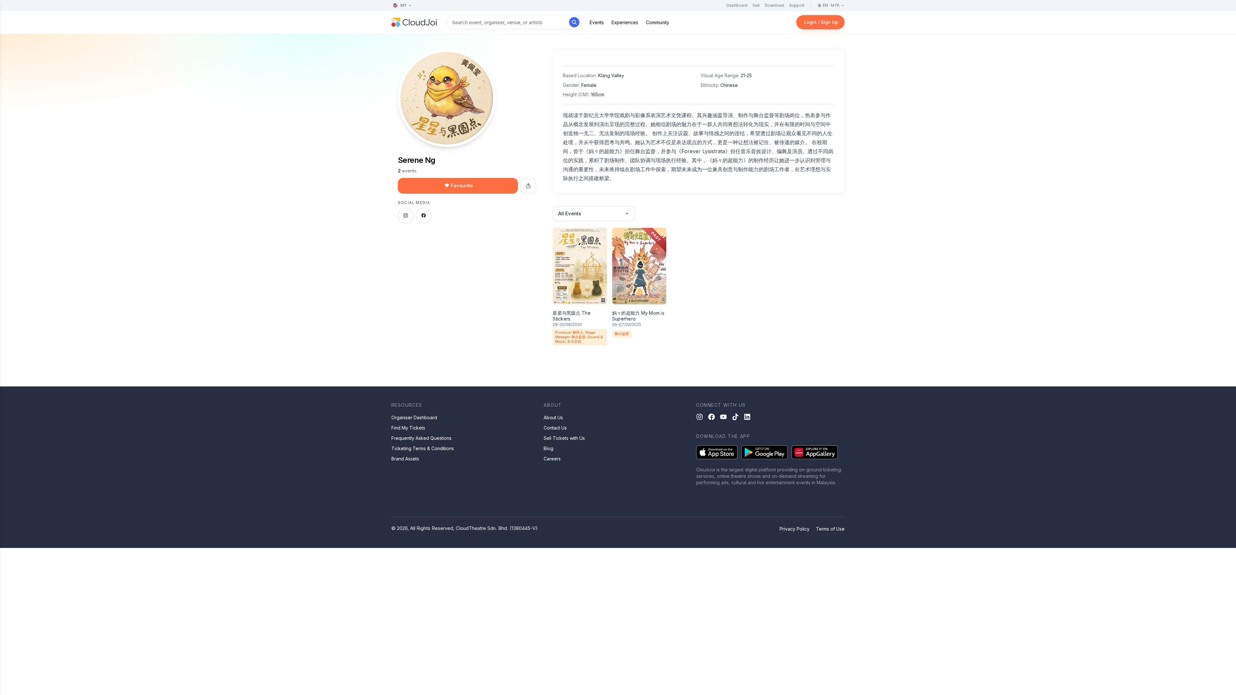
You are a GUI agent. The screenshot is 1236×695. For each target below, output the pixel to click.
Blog (548, 448)
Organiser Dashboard (414, 417)
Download (774, 5)
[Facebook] (711, 416)
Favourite (462, 185)
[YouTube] (723, 416)
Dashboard (736, 5)
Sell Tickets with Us (564, 438)
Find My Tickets (408, 428)
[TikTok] (735, 416)
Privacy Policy (795, 529)
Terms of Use (830, 529)
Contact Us (555, 428)
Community (657, 22)
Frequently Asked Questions (421, 438)
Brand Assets (405, 458)
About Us (553, 417)
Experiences (625, 22)
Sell (756, 5)
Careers (552, 458)
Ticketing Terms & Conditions (422, 448)
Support (796, 5)
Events (597, 22)
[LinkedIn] (747, 416)
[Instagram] (699, 416)
